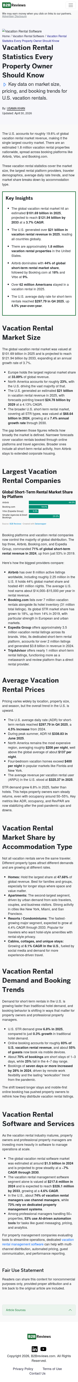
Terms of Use (52, 1368)
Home (6, 36)
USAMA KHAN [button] (16, 108)
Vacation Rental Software (28, 36)
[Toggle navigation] (71, 5)
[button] (14, 16)
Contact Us (37, 1373)
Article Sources (16, 1310)
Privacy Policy (23, 1368)
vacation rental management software (38, 1241)
